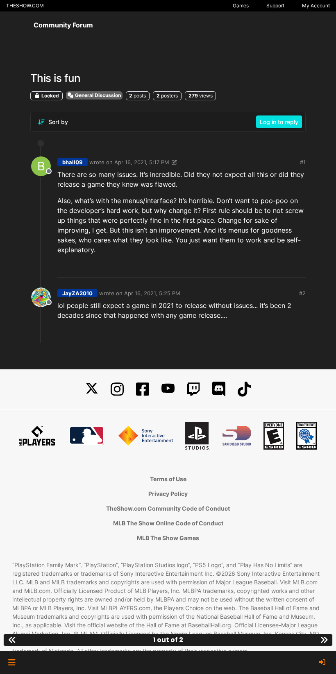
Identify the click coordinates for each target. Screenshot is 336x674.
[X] (91, 389)
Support (275, 5)
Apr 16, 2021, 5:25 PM (152, 293)
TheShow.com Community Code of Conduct (168, 508)
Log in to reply (279, 121)
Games (241, 5)
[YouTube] (168, 389)
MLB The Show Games (168, 537)
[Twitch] (193, 389)
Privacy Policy (168, 493)
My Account (316, 5)
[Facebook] (142, 389)
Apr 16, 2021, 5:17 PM (141, 162)
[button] (11, 662)
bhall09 (72, 162)
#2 (302, 293)
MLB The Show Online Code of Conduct (168, 523)
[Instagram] (117, 389)
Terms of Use (168, 478)
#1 (303, 162)
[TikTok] (244, 389)
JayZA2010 (77, 293)
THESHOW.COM (25, 5)
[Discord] (218, 389)
